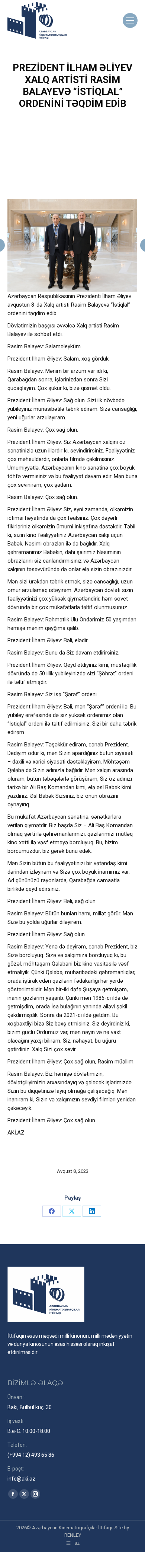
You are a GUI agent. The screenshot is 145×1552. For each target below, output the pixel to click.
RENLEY (72, 1535)
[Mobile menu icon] (130, 20)
